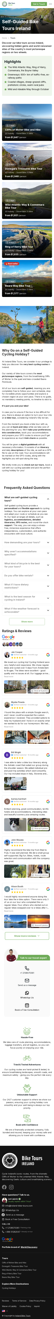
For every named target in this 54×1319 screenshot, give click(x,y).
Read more (8, 676)
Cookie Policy (25, 1306)
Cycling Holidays (9, 1288)
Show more (27, 621)
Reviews (5, 1301)
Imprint (37, 1306)
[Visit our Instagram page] (11, 1187)
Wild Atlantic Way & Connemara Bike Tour (19, 1270)
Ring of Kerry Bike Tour (11, 1273)
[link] (27, 995)
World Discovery (29, 1247)
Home (4, 38)
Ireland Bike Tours (22, 1316)
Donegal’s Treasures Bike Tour (15, 1266)
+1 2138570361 (27, 973)
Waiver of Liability (9, 1306)
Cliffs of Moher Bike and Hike (14, 1263)
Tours (5, 1258)
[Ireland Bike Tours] (27, 1160)
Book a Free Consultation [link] (27, 1010)
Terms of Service (19, 1301)
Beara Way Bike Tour (11, 1277)
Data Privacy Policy (37, 1301)
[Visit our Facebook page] (4, 1187)
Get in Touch (39, 4)
